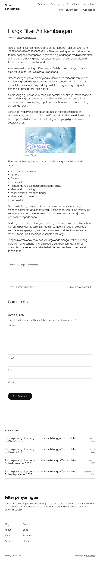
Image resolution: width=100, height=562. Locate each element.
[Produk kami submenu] (79, 4)
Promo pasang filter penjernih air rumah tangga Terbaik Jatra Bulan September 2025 (40, 473)
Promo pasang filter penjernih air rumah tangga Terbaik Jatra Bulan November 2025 (40, 462)
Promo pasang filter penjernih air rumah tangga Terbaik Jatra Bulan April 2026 (40, 450)
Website (11, 382)
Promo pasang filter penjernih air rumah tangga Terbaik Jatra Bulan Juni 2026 (40, 439)
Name (11, 358)
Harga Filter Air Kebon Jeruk (21, 286)
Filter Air (13, 264)
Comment (12, 325)
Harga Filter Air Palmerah (80, 286)
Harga (22, 264)
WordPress (90, 555)
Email (11, 370)
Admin (19, 37)
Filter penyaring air (12, 7)
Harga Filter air (30, 37)
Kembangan (33, 264)
